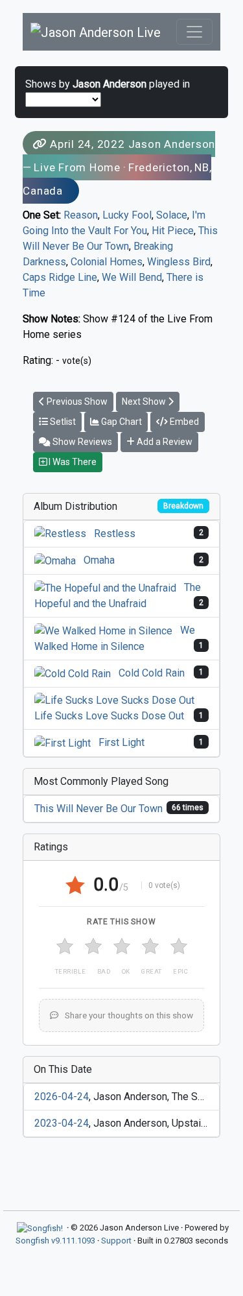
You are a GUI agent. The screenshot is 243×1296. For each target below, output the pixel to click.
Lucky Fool (127, 215)
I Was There (72, 462)
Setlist (62, 421)
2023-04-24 (61, 1123)
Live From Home (77, 167)
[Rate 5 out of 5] (179, 946)
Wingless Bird (179, 262)
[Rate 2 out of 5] (93, 946)
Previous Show (76, 401)
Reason (81, 215)
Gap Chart (120, 421)
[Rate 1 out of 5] (64, 946)
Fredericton (159, 167)
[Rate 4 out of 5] (150, 946)
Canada (43, 190)
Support (116, 1240)
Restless (114, 533)
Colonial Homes (107, 262)
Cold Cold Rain (152, 673)
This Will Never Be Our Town (98, 808)
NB (201, 167)
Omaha (99, 560)
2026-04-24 (61, 1096)
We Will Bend (132, 277)
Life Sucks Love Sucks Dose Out (109, 716)
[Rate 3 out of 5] (122, 946)
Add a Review (163, 442)
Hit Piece (173, 230)
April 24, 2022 (87, 144)
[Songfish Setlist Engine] (40, 1227)
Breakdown (183, 505)
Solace (171, 215)
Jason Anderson (172, 144)
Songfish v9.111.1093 (55, 1240)
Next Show (145, 401)
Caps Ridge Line (60, 277)
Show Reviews (81, 442)
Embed (183, 421)
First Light (121, 742)
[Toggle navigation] (194, 32)
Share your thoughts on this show (128, 1015)
